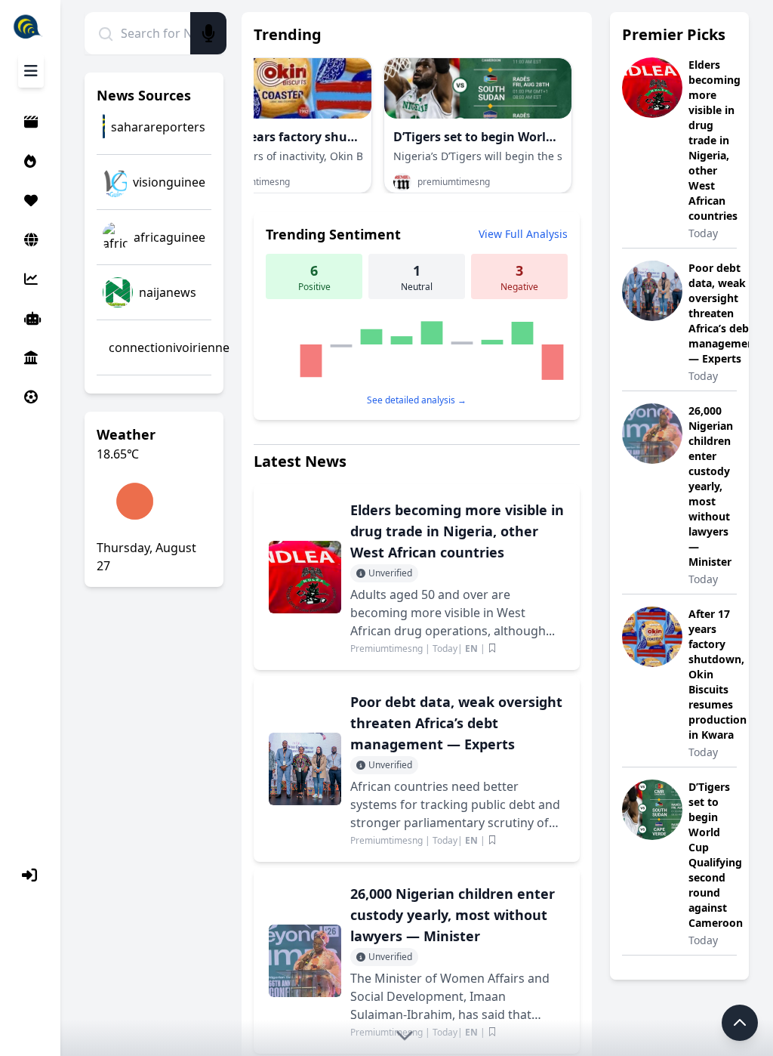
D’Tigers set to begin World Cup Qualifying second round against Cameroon (715, 855)
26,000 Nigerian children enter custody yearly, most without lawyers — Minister (710, 486)
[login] (32, 875)
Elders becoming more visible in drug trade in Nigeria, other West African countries (714, 140)
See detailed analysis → (417, 400)
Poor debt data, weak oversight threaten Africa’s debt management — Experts (723, 313)
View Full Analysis (523, 234)
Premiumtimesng (387, 648)
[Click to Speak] (208, 33)
